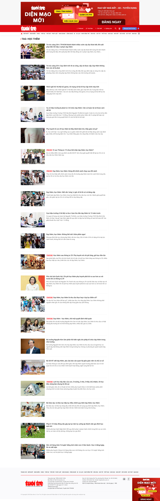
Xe (74, 33)
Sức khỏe (122, 33)
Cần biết (99, 28)
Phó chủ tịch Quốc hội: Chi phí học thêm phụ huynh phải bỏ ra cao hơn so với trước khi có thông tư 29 (74, 278)
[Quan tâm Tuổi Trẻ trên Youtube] (124, 479)
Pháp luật (55, 33)
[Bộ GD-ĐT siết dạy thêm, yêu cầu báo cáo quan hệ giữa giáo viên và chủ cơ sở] (33, 367)
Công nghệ (69, 33)
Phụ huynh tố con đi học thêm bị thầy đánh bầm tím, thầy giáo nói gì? (72, 129)
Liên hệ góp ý (110, 483)
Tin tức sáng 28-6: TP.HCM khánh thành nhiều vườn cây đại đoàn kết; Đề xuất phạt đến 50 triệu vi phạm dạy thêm (75, 46)
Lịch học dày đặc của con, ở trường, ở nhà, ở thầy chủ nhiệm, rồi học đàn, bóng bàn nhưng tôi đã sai (75, 383)
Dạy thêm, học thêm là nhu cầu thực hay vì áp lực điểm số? (72, 298)
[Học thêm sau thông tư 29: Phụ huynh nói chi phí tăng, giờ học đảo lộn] (33, 261)
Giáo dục (110, 33)
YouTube (90, 28)
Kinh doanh (62, 33)
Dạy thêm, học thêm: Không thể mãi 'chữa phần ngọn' (66, 234)
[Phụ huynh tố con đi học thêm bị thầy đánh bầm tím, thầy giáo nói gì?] (33, 135)
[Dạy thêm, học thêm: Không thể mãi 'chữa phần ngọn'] (33, 240)
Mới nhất (26, 33)
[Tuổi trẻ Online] (34, 483)
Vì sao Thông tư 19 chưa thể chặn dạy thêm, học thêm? (70, 150)
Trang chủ (24, 472)
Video (38, 33)
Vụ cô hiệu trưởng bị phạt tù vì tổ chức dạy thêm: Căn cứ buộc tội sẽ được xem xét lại (75, 109)
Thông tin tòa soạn (53, 486)
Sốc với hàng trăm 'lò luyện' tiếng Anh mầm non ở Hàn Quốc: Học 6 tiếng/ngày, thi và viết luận (75, 446)
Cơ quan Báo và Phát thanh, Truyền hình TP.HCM (61, 488)
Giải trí (98, 33)
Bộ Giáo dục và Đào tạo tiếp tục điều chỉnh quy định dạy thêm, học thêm (73, 403)
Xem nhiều (33, 33)
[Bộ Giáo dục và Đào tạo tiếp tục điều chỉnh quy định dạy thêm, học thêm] (33, 409)
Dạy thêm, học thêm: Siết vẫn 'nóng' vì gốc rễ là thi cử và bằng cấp (70, 192)
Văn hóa (93, 33)
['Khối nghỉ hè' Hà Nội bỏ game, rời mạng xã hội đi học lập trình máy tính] (33, 93)
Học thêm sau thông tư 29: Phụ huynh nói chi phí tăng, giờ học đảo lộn (76, 255)
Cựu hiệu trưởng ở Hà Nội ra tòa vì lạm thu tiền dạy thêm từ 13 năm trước (73, 213)
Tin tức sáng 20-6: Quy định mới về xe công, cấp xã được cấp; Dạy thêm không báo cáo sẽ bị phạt (75, 67)
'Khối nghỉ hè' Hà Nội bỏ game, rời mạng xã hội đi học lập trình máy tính (72, 87)
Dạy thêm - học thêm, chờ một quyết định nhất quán (69, 319)
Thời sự (43, 33)
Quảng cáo (109, 28)
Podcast (80, 28)
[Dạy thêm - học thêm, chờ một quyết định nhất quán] (33, 325)
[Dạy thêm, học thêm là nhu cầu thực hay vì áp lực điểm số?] (33, 304)
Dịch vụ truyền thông (87, 483)
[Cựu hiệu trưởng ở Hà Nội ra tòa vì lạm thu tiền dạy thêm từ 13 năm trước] (33, 219)
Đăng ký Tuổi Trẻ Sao (129, 28)
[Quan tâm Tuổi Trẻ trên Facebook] (128, 479)
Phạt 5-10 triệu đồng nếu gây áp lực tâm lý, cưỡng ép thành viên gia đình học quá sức (74, 425)
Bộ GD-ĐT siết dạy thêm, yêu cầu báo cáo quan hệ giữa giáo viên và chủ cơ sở (75, 361)
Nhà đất (116, 33)
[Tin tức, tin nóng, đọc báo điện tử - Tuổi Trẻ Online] (28, 28)
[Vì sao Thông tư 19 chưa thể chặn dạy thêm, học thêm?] (33, 156)
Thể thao (104, 33)
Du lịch (78, 33)
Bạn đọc (134, 33)
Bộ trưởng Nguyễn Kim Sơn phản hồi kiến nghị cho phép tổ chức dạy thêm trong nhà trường (75, 341)
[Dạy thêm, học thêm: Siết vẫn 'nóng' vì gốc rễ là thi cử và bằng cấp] (33, 198)
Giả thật (128, 33)
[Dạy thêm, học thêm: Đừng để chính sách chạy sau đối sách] (33, 177)
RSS (116, 483)
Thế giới (48, 33)
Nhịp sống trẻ (85, 33)
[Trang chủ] (21, 33)
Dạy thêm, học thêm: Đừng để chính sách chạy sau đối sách (72, 171)
